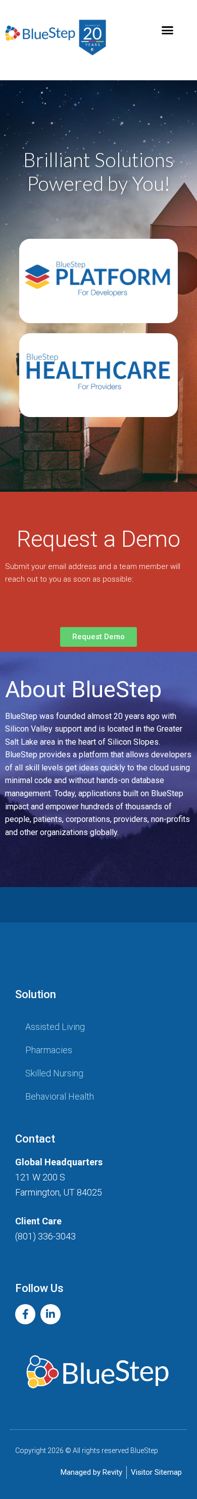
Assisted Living (55, 1026)
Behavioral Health (59, 1096)
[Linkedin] (50, 1314)
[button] (167, 30)
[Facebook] (25, 1314)
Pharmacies (48, 1050)
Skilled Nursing (54, 1073)
